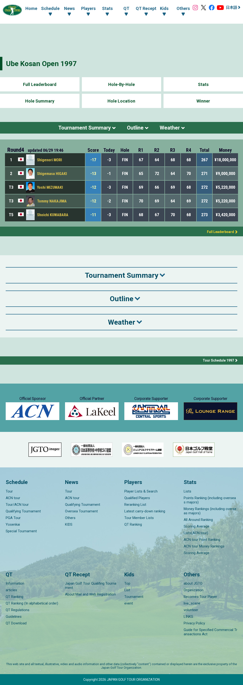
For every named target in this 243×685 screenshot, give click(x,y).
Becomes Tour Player (200, 597)
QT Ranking (133, 524)
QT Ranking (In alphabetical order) (32, 603)
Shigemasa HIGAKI (52, 173)
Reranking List (135, 504)
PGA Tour (13, 518)
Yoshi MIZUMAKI (50, 187)
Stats (203, 84)
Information (15, 583)
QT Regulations (17, 610)
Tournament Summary (84, 128)
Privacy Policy (194, 623)
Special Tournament (21, 531)
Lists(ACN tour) (196, 533)
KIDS (68, 524)
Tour (9, 491)
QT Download (16, 623)
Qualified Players (137, 498)
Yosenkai (13, 524)
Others (70, 518)
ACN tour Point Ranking (202, 539)
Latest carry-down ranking (144, 511)
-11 (93, 214)
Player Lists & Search (141, 491)
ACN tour (13, 498)
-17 (93, 159)
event (128, 603)
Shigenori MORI (49, 160)
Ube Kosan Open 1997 (41, 63)
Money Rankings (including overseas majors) (210, 511)
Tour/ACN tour (17, 504)
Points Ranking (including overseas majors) (210, 500)
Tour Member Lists (139, 518)
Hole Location (121, 100)
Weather (170, 128)
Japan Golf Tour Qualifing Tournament (90, 585)
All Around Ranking (198, 520)
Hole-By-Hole (121, 84)
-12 (93, 187)
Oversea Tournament (81, 511)
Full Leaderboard (39, 84)
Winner (203, 100)
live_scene (192, 603)
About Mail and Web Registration (90, 594)
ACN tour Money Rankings (204, 546)
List (127, 590)
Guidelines (14, 616)
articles (11, 590)
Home (31, 8)
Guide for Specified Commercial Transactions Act (210, 632)
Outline (135, 128)
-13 (93, 173)
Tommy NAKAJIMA (52, 201)
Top (127, 583)
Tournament (133, 597)
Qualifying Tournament (23, 511)
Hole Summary (39, 100)
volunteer (191, 610)
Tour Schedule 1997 (218, 360)
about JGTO (193, 583)
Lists (187, 491)
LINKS (188, 616)
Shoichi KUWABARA (52, 215)
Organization (193, 590)
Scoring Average (196, 526)
